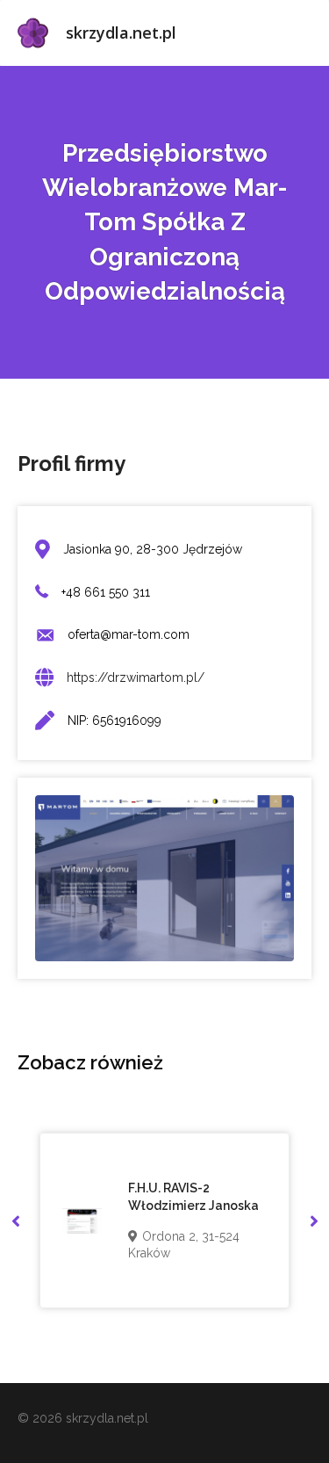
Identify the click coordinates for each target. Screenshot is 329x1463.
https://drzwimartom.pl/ (135, 677)
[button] (15, 1221)
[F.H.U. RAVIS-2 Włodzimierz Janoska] (82, 1221)
